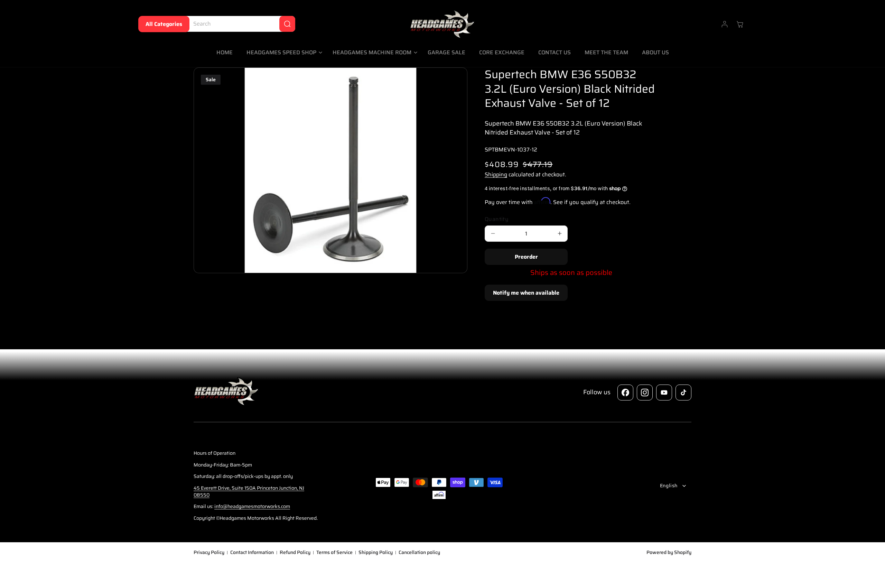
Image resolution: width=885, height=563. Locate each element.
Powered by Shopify (668, 552)
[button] (283, 53)
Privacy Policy (209, 552)
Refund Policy (295, 552)
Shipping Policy (375, 552)
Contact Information (252, 552)
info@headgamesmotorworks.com (252, 506)
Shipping (496, 174)
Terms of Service (334, 552)
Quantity (497, 219)
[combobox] (239, 23)
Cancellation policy (419, 552)
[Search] (287, 24)
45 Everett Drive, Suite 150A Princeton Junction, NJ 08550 (249, 491)
